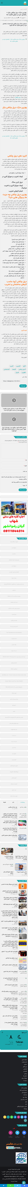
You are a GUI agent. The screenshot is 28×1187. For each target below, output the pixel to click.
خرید (11, 366)
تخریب (18, 366)
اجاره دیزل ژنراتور (14, 663)
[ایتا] (4, 1117)
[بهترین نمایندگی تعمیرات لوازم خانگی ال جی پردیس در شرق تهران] (23, 936)
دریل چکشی (22, 369)
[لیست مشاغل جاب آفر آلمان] (23, 960)
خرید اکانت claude (14, 602)
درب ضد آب (14, 735)
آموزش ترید (14, 753)
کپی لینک (23, 386)
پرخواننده (22, 802)
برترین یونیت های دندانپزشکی (14, 560)
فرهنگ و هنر (24, 1078)
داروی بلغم (14, 705)
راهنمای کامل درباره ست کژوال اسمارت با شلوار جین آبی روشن (9, 928)
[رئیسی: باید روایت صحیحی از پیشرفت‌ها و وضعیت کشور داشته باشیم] (22, 823)
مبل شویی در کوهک (14, 669)
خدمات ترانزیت (14, 638)
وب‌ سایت (25, 471)
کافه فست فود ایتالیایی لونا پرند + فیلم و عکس (9, 922)
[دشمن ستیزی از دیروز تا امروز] (21, 867)
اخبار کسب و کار (14, 741)
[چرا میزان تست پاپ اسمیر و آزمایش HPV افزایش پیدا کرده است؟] (23, 893)
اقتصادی (25, 1071)
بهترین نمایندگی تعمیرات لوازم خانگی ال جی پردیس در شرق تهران (9, 935)
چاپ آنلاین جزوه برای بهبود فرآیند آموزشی (10, 905)
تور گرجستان (14, 614)
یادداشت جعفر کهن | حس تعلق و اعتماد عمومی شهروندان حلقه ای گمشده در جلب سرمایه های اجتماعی (9, 815)
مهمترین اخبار (24, 1088)
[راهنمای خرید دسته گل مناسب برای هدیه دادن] (23, 1018)
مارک (17, 373)
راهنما (13, 369)
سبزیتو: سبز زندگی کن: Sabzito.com (14, 596)
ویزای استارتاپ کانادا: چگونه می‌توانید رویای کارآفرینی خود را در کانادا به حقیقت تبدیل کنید (9, 1007)
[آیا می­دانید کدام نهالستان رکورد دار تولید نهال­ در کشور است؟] (23, 980)
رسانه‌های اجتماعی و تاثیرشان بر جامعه (9, 857)
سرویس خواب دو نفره (14, 796)
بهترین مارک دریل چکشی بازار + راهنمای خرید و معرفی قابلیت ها (10, 998)
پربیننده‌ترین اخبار (23, 1090)
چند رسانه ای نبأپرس (12, 807)
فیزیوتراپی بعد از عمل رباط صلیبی (10, 971)
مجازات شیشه (14, 578)
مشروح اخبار (24, 1092)
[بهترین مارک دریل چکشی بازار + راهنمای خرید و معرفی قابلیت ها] (23, 1000)
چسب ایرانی (14, 790)
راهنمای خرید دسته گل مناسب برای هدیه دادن (10, 1016)
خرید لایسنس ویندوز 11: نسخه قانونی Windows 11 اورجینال (14, 584)
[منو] (2, 3)
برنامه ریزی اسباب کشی (14, 699)
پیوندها (25, 1109)
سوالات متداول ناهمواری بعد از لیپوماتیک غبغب (11, 1023)
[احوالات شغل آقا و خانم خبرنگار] (7, 867)
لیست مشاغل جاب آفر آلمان (11, 958)
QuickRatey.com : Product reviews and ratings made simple (14, 675)
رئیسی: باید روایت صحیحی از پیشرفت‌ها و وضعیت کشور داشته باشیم (10, 822)
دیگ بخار (14, 554)
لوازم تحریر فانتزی (14, 620)
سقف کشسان (14, 644)
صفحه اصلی (24, 1060)
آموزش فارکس (14, 778)
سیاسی (25, 1064)
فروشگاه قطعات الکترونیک (14, 772)
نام (26, 460)
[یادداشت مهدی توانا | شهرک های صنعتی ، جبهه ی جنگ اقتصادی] (21, 851)
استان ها (25, 1076)
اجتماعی (25, 1069)
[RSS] (25, 1120)
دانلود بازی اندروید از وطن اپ (14, 572)
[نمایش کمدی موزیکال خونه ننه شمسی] (23, 886)
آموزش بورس (14, 759)
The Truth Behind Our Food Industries (14, 632)
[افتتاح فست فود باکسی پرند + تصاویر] (23, 953)
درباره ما (25, 1080)
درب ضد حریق (14, 650)
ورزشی (25, 1073)
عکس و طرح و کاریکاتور (22, 1106)
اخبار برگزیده (24, 1062)
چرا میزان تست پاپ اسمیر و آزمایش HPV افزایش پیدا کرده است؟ (9, 891)
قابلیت (23, 373)
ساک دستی (14, 747)
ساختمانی (6, 369)
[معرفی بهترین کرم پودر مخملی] (23, 987)
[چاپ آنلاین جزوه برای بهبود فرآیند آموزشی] (23, 906)
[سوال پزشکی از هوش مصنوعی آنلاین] (22, 837)
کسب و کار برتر (24, 1099)
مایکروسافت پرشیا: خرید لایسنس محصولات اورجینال (14, 681)
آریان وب (10, 1169)
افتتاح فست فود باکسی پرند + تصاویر (9, 951)
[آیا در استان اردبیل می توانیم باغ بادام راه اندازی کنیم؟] (23, 993)
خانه (25, 9)
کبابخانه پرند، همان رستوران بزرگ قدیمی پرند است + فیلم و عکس (10, 898)
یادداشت (25, 1095)
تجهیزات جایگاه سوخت (14, 541)
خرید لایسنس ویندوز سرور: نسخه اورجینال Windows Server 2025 (14, 656)
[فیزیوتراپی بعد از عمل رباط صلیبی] (23, 973)
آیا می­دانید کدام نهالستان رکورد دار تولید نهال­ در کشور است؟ (10, 978)
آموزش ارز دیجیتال (14, 784)
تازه (13, 802)
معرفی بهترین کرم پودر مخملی (11, 985)
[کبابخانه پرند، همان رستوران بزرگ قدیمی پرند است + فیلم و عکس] (23, 899)
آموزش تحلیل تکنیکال (14, 765)
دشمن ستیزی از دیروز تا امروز (22, 872)
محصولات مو (14, 548)
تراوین (14, 711)
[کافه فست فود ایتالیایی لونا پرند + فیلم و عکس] (23, 923)
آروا (24, 366)
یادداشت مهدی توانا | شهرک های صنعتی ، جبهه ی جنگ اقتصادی (21, 857)
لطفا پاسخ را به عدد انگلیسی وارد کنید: (19, 482)
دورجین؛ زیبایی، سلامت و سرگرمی (14, 608)
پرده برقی (14, 590)
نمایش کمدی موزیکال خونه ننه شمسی (9, 884)
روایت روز (25, 1097)
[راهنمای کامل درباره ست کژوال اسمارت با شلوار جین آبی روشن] (23, 930)
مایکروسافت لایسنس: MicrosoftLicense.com (14, 687)
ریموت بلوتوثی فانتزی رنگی (14, 723)
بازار (26, 1104)
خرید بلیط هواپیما (14, 729)
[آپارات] (8, 1117)
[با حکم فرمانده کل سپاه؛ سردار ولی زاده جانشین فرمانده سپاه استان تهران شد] (22, 830)
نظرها (4, 802)
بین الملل (25, 1066)
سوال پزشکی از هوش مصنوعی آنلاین (9, 835)
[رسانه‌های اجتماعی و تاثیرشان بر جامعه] (7, 851)
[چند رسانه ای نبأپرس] (22, 809)
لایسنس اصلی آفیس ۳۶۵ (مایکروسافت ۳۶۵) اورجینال (14, 717)
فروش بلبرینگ (14, 693)
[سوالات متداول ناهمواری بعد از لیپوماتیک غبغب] (23, 1024)
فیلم (26, 1102)
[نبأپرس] (25, 3)
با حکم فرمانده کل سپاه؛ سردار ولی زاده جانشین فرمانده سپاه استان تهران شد (10, 829)
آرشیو (22, 9)
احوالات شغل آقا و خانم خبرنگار (8, 872)
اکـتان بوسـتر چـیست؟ (14, 626)
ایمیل (25, 466)
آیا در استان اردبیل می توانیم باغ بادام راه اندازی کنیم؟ (9, 992)
